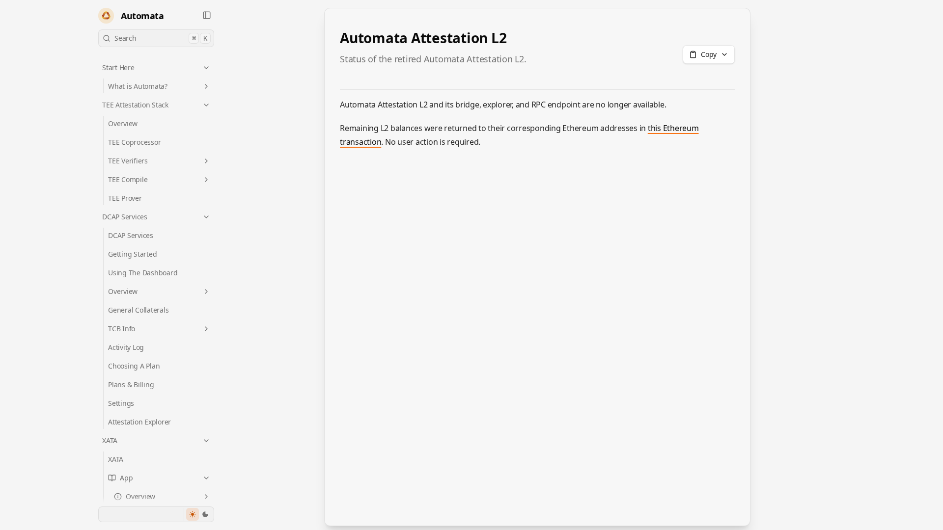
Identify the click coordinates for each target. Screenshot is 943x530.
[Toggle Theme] (199, 514)
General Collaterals (138, 310)
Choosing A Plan (134, 366)
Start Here (118, 67)
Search (160, 38)
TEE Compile (127, 179)
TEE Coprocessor (134, 142)
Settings (121, 403)
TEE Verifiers (128, 160)
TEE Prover (125, 198)
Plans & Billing (131, 384)
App (126, 477)
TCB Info (121, 328)
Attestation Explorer (139, 421)
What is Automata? (137, 86)
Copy (709, 54)
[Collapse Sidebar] (206, 15)
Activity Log (126, 347)
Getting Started (132, 254)
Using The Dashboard (142, 272)
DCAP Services (124, 216)
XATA (109, 440)
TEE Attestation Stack (135, 104)
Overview (123, 123)
